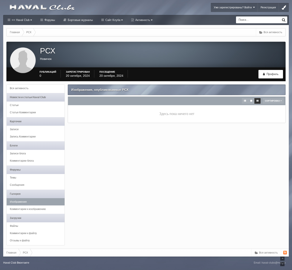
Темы (13, 177)
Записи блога (18, 153)
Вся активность (19, 88)
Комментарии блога (22, 160)
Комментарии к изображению (28, 209)
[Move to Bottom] (282, 264)
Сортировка (272, 101)
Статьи (14, 105)
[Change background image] (284, 7)
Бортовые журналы (80, 20)
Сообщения (17, 184)
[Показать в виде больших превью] (251, 101)
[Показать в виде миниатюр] (257, 101)
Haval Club (9, 262)
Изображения (18, 201)
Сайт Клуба (113, 20)
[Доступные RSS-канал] (285, 252)
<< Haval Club (20, 20)
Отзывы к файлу (20, 240)
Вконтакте (23, 262)
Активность (142, 20)
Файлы (14, 225)
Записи (14, 129)
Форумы (49, 20)
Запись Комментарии (23, 136)
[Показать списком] (245, 101)
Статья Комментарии (23, 112)
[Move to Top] (282, 258)
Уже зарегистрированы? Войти (233, 7)
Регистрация (268, 7)
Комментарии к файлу (23, 233)
